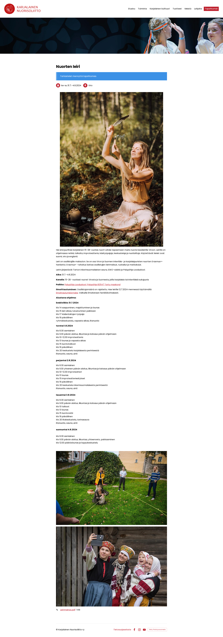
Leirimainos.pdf (67, 609)
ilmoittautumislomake (67, 292)
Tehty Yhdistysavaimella (157, 630)
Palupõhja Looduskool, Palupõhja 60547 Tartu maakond (92, 284)
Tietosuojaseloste (122, 630)
